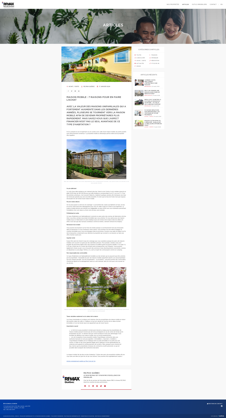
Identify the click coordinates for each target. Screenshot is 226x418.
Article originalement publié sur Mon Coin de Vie (81, 361)
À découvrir (140, 57)
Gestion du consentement (102, 416)
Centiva (221, 415)
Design (138, 66)
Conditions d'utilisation (87, 416)
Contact (213, 4)
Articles (185, 4)
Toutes (138, 55)
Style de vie (155, 63)
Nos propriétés (173, 4)
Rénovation (155, 60)
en (221, 4)
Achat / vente (73, 86)
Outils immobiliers (199, 4)
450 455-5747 (10, 409)
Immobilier (154, 57)
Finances (154, 55)
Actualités (140, 63)
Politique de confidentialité (72, 416)
